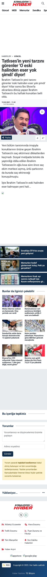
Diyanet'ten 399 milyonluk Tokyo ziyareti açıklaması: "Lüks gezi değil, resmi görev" (12, 361)
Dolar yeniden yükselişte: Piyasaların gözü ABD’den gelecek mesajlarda (34, 336)
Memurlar (25, 10)
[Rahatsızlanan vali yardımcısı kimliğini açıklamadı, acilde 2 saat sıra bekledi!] (35, 301)
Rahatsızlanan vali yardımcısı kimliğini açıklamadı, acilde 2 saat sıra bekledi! (33, 312)
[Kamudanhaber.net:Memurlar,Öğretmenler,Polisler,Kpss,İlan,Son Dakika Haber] (22, 3)
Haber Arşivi (10, 549)
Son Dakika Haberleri (31, 541)
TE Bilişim (30, 573)
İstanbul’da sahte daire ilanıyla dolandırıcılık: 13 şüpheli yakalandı (11, 335)
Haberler (6, 56)
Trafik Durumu (11, 531)
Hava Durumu (34, 524)
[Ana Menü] (3, 3)
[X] (21, 515)
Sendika (37, 10)
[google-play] (29, 556)
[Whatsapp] (26, 515)
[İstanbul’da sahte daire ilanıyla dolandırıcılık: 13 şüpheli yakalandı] (12, 325)
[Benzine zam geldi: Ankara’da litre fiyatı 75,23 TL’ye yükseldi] (35, 350)
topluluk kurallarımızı (27, 463)
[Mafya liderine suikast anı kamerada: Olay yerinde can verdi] (12, 301)
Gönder (7, 454)
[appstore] (16, 556)
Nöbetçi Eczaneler (13, 524)
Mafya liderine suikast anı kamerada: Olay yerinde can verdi (11, 311)
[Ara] (42, 3)
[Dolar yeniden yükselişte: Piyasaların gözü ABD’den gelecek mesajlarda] (35, 325)
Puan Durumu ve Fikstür (33, 532)
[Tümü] (43, 492)
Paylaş (8, 137)
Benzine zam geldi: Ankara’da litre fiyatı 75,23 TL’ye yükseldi (33, 360)
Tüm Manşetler (11, 540)
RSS (7, 565)
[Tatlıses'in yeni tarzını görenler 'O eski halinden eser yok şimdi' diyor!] (23, 121)
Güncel (5, 10)
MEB (14, 10)
